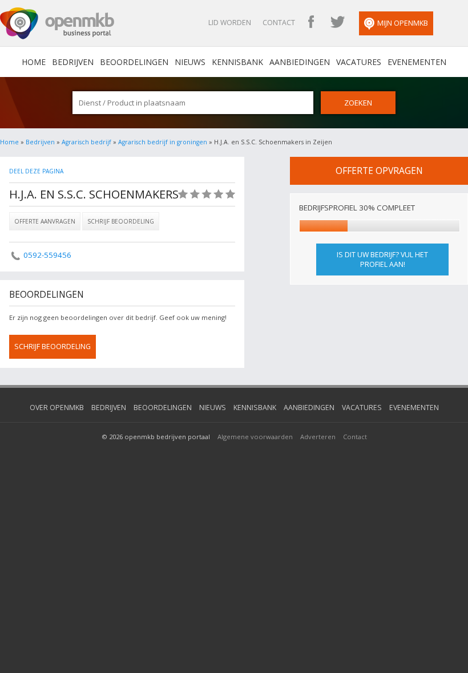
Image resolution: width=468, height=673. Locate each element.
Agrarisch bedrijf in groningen (162, 142)
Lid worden (229, 22)
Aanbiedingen (299, 61)
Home (9, 142)
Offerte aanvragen (44, 221)
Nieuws (190, 61)
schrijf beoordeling (52, 346)
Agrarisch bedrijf (86, 142)
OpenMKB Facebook (311, 22)
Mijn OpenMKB (402, 23)
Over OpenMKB (57, 407)
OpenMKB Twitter (337, 22)
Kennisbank (237, 61)
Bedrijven (73, 61)
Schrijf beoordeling (120, 221)
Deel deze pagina (36, 171)
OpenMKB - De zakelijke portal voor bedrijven (57, 23)
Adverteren (318, 436)
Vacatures (358, 61)
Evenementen (417, 61)
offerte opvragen (379, 170)
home (34, 61)
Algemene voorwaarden (255, 436)
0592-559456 (47, 255)
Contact (279, 22)
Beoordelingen (134, 61)
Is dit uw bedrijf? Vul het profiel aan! (382, 259)
